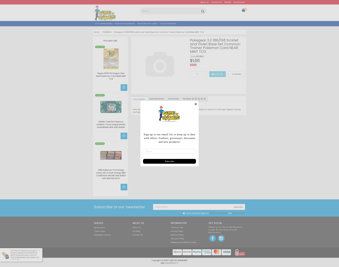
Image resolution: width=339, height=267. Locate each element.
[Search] (202, 11)
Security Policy (177, 238)
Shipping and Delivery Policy (183, 242)
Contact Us (216, 2)
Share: (193, 56)
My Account (239, 2)
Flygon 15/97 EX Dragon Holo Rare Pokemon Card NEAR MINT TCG (111, 76)
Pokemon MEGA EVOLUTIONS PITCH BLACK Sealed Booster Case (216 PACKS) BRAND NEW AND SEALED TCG (25, 255)
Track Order (99, 231)
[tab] (139, 99)
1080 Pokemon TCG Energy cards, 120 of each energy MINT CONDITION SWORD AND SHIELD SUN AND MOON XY (111, 174)
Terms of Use (177, 227)
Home (96, 32)
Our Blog (136, 231)
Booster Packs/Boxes (125, 24)
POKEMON (106, 32)
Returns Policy (177, 235)
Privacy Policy (238, 213)
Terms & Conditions (218, 213)
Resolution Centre (102, 235)
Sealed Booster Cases (147, 24)
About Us (204, 2)
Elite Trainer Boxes (104, 24)
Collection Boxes (168, 24)
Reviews (187, 98)
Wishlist (227, 2)
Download (173, 98)
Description (139, 99)
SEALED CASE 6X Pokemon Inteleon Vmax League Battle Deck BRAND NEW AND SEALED (111, 124)
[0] (243, 10)
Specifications (156, 98)
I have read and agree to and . (215, 213)
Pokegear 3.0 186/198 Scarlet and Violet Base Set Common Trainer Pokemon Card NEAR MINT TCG (159, 32)
